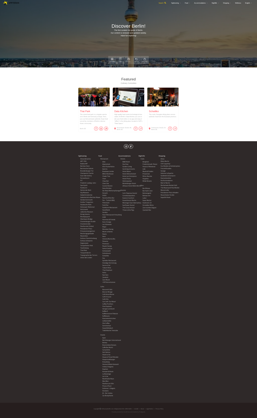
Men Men (105, 381)
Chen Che (105, 183)
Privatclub (146, 174)
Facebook (131, 146)
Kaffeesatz (106, 316)
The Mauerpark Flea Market (170, 188)
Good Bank (106, 210)
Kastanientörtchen (109, 318)
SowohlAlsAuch (107, 328)
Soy (103, 258)
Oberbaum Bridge (86, 219)
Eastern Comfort (128, 198)
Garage (163, 171)
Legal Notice (149, 409)
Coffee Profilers (107, 304)
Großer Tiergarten (86, 202)
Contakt (136, 409)
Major (104, 227)
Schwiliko (105, 256)
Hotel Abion (126, 171)
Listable (135, 412)
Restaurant (104, 159)
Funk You (105, 205)
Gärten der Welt (85, 190)
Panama (105, 241)
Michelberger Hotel (129, 183)
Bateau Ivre (146, 195)
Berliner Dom (85, 166)
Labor (145, 198)
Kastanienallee (166, 178)
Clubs (142, 159)
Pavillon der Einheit (87, 226)
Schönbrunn (106, 253)
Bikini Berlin (165, 161)
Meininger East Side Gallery (131, 203)
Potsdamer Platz (86, 229)
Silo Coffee (106, 323)
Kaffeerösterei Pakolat (110, 314)
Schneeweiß (106, 251)
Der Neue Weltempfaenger (111, 191)
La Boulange (106, 374)
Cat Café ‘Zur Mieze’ (109, 301)
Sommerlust (106, 326)
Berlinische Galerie (86, 168)
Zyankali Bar (147, 210)
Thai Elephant (107, 270)
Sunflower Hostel (128, 205)
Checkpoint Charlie (86, 173)
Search (161, 3)
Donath (105, 193)
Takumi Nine (106, 268)
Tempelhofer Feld (86, 245)
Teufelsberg (84, 248)
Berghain (146, 162)
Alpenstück (106, 164)
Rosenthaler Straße (167, 195)
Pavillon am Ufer (108, 383)
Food (186, 3)
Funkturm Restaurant (109, 207)
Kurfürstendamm (167, 180)
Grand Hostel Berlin (129, 200)
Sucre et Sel (106, 265)
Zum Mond (106, 280)
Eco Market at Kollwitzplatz (170, 166)
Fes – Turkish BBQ (108, 200)
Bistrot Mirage (107, 292)
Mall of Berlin (165, 183)
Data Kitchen (106, 188)
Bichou (104, 343)
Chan (104, 179)
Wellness (238, 3)
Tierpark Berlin (85, 253)
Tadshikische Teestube (110, 330)
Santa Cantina (107, 248)
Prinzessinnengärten (87, 231)
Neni (104, 236)
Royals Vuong (107, 246)
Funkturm (83, 188)
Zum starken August (149, 208)
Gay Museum (84, 192)
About (142, 409)
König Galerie (85, 214)
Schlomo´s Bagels (108, 388)
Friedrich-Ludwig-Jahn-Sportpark (88, 184)
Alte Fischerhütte (108, 166)
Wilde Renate (147, 181)
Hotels (122, 159)
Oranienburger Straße (87, 221)
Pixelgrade (142, 412)
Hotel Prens (126, 179)
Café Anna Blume (108, 294)
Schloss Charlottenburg (88, 238)
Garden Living (127, 166)
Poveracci (105, 244)
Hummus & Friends (108, 219)
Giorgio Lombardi (108, 309)
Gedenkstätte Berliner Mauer (90, 197)
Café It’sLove (106, 297)
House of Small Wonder (110, 357)
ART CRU (83, 161)
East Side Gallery (86, 176)
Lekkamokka (106, 321)
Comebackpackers (128, 195)
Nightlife (214, 3)
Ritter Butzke (147, 176)
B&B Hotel (126, 162)
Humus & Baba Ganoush (110, 364)
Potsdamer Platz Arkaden (169, 192)
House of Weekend (149, 166)
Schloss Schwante (86, 241)
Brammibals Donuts (109, 345)
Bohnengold (147, 193)
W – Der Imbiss (107, 393)
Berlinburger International (111, 340)
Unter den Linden (86, 258)
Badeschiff (83, 164)
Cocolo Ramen (107, 186)
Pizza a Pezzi (106, 386)
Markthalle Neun (108, 379)
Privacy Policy (159, 409)
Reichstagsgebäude (87, 233)
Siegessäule (84, 243)
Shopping (226, 3)
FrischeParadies (166, 168)
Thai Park (83, 250)
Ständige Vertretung (109, 263)
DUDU (104, 195)
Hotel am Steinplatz (129, 176)
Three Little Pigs (128, 210)
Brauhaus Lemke (108, 171)
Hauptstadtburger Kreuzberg (108, 360)
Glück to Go (106, 355)
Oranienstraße (85, 224)
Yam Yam (105, 275)
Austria (104, 169)
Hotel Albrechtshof (129, 174)
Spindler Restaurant (109, 260)
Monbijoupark (85, 217)
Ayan (104, 338)
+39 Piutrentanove (108, 282)
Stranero (105, 391)
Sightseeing (175, 3)
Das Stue (125, 164)
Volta (104, 272)
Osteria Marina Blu (108, 239)
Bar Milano (146, 188)
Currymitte (106, 350)
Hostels (123, 190)
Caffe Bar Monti (107, 347)
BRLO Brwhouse (107, 174)
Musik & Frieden (148, 171)
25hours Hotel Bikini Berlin (131, 186)
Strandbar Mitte (148, 205)
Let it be (105, 376)
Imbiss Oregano (107, 367)
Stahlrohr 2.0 (147, 203)
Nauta (104, 234)
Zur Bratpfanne (107, 396)
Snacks (102, 335)
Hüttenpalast (127, 181)
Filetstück (105, 203)
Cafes (102, 287)
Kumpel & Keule (107, 371)
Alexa (162, 159)
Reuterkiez (84, 236)
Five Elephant (107, 306)
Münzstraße (165, 190)
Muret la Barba (107, 232)
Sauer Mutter (147, 200)
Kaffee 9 (105, 311)
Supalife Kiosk (165, 197)
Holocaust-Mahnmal (87, 207)
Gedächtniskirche (86, 195)
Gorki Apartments (128, 169)
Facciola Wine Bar (108, 198)
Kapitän (105, 369)
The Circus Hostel (128, 208)
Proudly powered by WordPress (121, 412)
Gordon (105, 212)
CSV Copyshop (165, 164)
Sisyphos (146, 179)
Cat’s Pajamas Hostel (129, 193)
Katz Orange (106, 222)
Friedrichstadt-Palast (150, 164)
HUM (104, 217)
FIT (81, 180)
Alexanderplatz (85, 159)
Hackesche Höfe (85, 205)
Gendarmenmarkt (86, 200)
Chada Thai (106, 176)
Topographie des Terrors (88, 255)
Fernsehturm (84, 178)
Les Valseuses (107, 224)
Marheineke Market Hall (169, 185)
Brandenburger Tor (86, 171)
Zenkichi (105, 277)
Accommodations (200, 3)
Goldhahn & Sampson (168, 176)
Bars (142, 185)
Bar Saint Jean (147, 191)
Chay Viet (105, 181)
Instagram (126, 146)
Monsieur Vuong (107, 229)
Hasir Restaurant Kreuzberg (112, 215)
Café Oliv (105, 299)
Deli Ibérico (106, 352)
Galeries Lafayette (167, 173)
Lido (144, 169)
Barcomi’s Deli (107, 289)
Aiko (103, 162)
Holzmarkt (84, 209)
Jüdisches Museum (86, 212)
